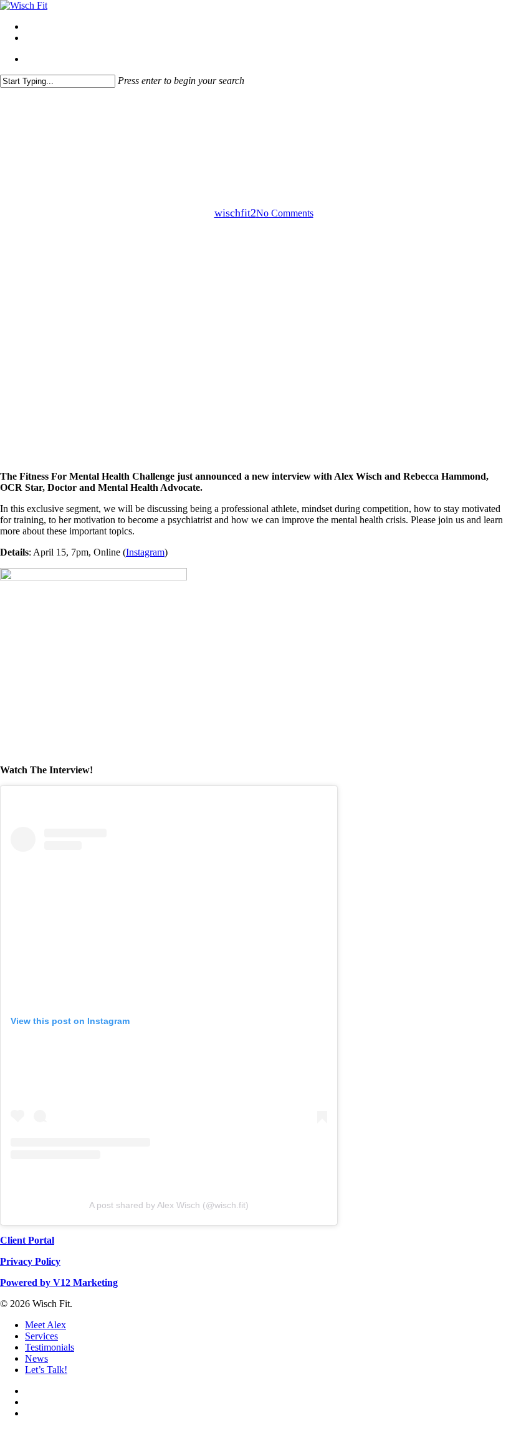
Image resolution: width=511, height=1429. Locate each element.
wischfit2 (235, 213)
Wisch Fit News (284, 149)
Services (41, 1336)
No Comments (284, 213)
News (36, 1358)
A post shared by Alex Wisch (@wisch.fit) (169, 1205)
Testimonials (49, 1347)
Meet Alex (45, 1325)
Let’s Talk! (46, 1369)
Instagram (145, 552)
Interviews (216, 149)
